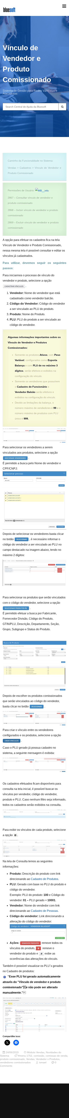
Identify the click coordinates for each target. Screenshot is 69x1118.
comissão (39, 1055)
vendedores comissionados (15, 1062)
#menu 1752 (25, 1055)
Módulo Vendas (35, 1052)
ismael (42, 1062)
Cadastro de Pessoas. (45, 910)
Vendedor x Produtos (47, 1059)
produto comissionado (12, 1059)
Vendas (30, 1059)
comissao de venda (56, 1055)
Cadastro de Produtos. (45, 878)
